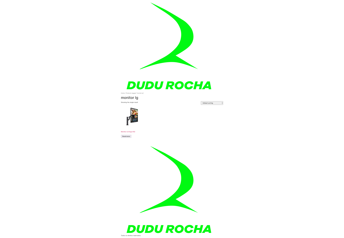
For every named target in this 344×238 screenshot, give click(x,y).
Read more (126, 136)
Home (123, 93)
